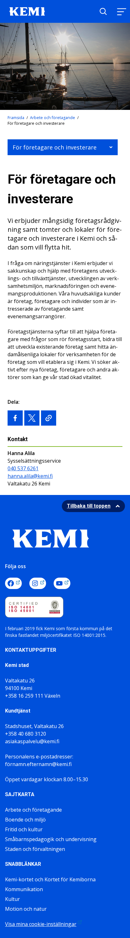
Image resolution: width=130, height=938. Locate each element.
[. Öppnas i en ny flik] (15, 418)
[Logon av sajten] (27, 10)
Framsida (16, 117)
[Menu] (121, 12)
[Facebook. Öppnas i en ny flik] (13, 583)
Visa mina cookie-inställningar (40, 924)
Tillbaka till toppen (88, 506)
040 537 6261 (23, 468)
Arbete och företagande (52, 117)
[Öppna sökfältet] (103, 11)
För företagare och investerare (55, 147)
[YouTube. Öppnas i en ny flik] (62, 583)
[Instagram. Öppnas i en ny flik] (37, 583)
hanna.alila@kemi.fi (30, 475)
